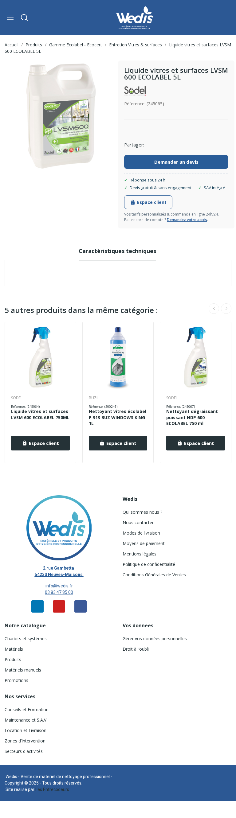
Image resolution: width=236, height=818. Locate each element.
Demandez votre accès (187, 219)
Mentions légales (139, 554)
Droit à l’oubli (136, 649)
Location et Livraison (25, 730)
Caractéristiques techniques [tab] (117, 251)
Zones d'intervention (25, 741)
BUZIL (94, 398)
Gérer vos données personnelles (155, 638)
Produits (13, 659)
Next (226, 308)
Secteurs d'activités (24, 751)
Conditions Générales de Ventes (154, 575)
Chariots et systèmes (26, 638)
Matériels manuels (23, 670)
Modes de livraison (141, 533)
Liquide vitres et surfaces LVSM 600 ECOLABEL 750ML (40, 414)
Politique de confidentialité (149, 564)
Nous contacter (138, 522)
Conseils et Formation (27, 709)
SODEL (16, 398)
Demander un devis (176, 162)
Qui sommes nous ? (142, 512)
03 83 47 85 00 (59, 592)
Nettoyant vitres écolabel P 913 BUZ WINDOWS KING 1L (117, 417)
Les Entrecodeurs (52, 789)
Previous (214, 308)
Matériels (14, 649)
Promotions (16, 680)
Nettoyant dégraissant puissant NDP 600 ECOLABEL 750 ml (192, 417)
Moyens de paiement (144, 543)
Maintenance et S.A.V (25, 720)
